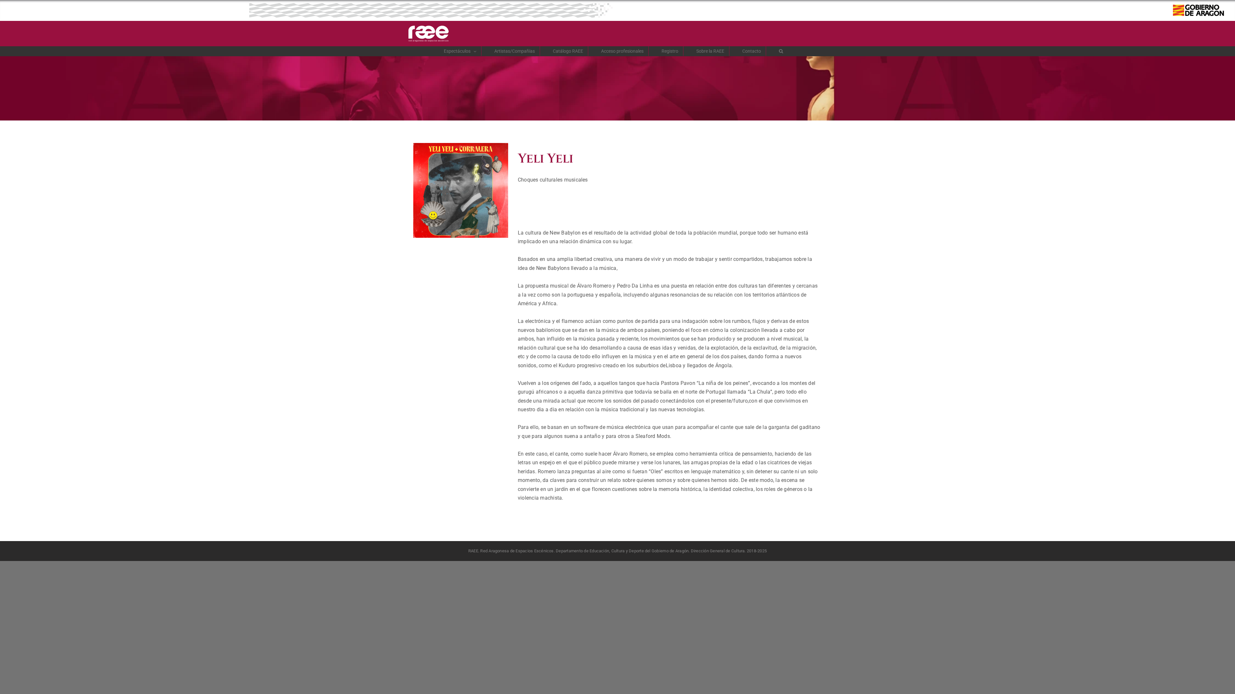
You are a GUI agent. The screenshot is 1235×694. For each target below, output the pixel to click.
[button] (781, 51)
